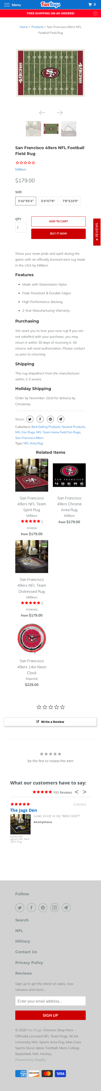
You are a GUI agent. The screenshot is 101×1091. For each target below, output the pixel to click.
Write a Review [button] (52, 722)
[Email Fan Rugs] (67, 907)
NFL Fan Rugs (25, 432)
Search (22, 920)
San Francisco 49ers (29, 438)
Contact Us (26, 952)
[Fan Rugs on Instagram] (55, 907)
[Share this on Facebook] (39, 419)
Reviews (23, 973)
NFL (19, 930)
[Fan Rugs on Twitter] (20, 907)
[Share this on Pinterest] (50, 419)
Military (22, 941)
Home (23, 27)
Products (37, 27)
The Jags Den (23, 810)
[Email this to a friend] (60, 419)
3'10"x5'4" (26, 201)
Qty (18, 219)
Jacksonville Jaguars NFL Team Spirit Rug (19, 839)
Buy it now (58, 233)
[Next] (59, 112)
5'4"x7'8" (48, 201)
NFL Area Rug (33, 443)
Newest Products (73, 427)
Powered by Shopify (30, 1060)
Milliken (20, 169)
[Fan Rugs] (50, 4)
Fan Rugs (34, 1030)
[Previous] (41, 112)
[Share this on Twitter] (29, 419)
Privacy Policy (29, 962)
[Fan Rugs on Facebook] (32, 907)
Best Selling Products (45, 427)
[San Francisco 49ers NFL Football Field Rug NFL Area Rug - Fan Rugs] (50, 73)
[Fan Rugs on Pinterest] (44, 907)
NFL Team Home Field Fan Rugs (58, 432)
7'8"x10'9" (70, 201)
